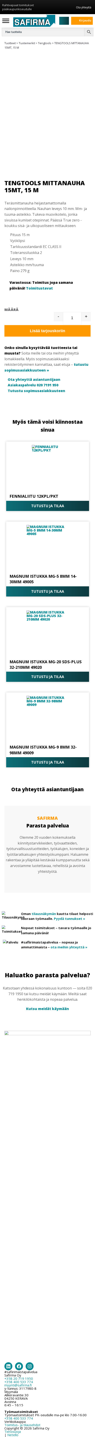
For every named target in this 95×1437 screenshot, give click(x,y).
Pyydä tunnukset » (69, 918)
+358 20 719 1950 (18, 1378)
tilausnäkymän (44, 913)
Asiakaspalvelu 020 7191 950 (33, 385)
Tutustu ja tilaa (47, 505)
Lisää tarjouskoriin (47, 331)
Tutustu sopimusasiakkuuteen (36, 390)
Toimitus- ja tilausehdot (22, 1425)
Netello (12, 1435)
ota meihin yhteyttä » (69, 947)
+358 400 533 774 (18, 1382)
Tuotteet (10, 43)
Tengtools (44, 43)
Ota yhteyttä (83, 7)
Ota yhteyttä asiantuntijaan (34, 379)
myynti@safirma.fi (18, 1385)
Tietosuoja (12, 1431)
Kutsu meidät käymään (47, 1008)
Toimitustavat (39, 288)
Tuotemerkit (27, 43)
